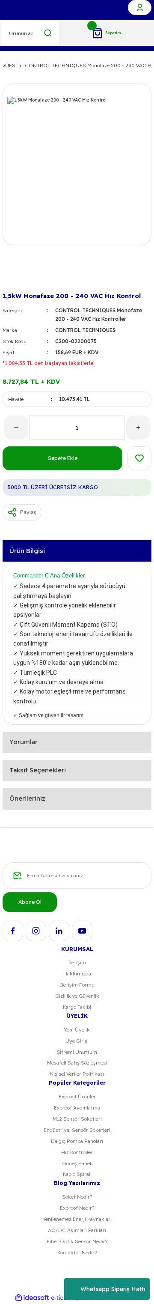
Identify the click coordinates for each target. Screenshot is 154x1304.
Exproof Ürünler (77, 1096)
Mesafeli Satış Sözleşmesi (77, 1062)
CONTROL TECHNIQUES (85, 330)
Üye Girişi (77, 1041)
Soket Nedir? (77, 1196)
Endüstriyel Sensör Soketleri (77, 1130)
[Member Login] (139, 7)
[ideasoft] (32, 1298)
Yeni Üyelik (77, 1029)
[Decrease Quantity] (16, 428)
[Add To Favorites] (139, 458)
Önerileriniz (27, 798)
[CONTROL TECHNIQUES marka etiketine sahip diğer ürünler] (16, 276)
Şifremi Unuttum (77, 1052)
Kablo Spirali (77, 1174)
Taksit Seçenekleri (37, 770)
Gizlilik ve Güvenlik (77, 996)
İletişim (77, 962)
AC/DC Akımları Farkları (77, 1230)
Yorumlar (23, 742)
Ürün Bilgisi (27, 551)
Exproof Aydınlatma (77, 1107)
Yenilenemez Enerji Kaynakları (77, 1219)
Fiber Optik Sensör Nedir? (77, 1241)
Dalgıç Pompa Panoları (77, 1141)
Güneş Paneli (77, 1163)
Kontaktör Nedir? (77, 1252)
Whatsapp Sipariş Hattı (112, 1289)
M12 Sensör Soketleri (77, 1119)
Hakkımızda (77, 973)
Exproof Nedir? (77, 1208)
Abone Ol (29, 902)
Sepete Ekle (62, 458)
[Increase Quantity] (138, 428)
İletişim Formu (77, 984)
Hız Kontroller (77, 1152)
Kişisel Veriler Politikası (77, 1074)
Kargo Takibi (77, 1007)
